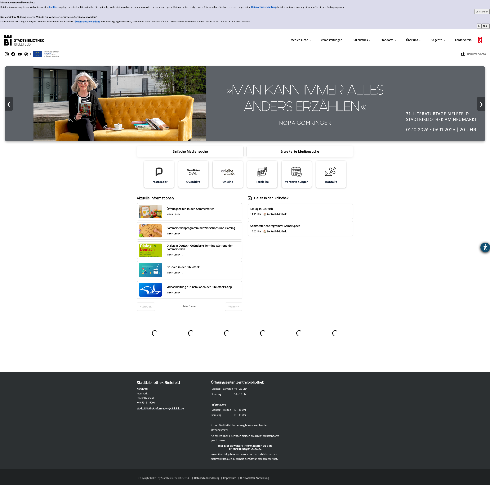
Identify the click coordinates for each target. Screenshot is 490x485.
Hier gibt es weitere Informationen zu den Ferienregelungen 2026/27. (245, 447)
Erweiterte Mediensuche (300, 151)
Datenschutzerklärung (206, 478)
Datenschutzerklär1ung (263, 7)
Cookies (53, 7)
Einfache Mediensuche (190, 151)
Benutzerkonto (476, 54)
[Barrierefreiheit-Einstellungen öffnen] (485, 247)
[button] (301, 40)
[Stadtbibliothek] (24, 40)
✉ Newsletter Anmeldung (254, 478)
